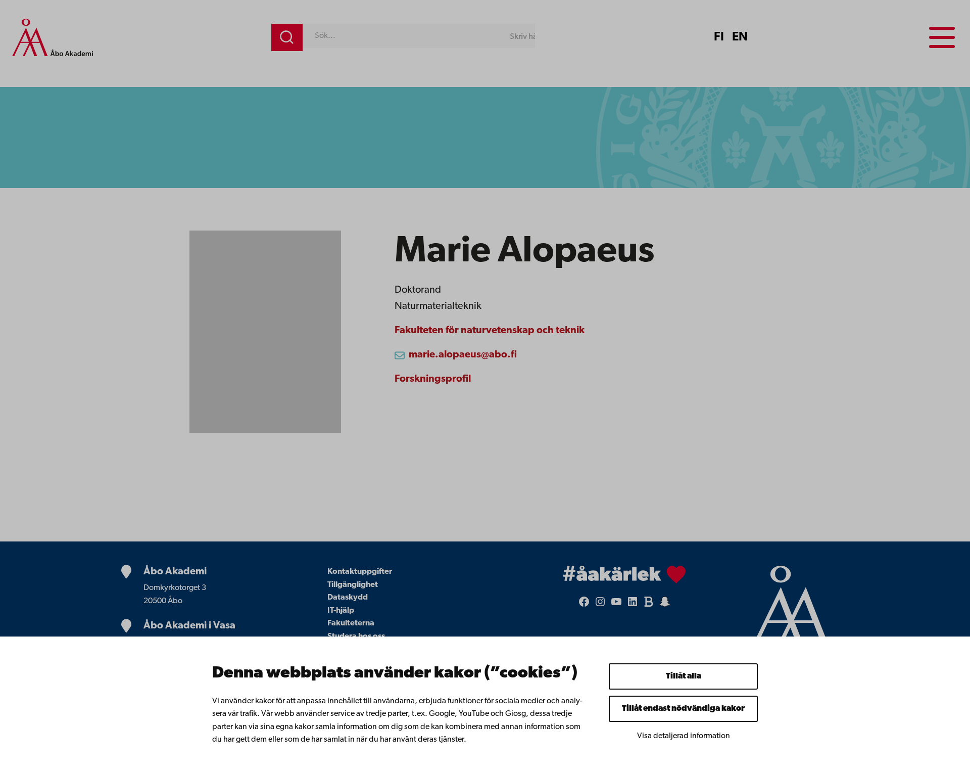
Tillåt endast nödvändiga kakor (683, 709)
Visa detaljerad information (683, 736)
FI (719, 37)
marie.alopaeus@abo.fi (463, 355)
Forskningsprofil (433, 379)
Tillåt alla (683, 676)
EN (740, 37)
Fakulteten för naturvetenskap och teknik (490, 331)
